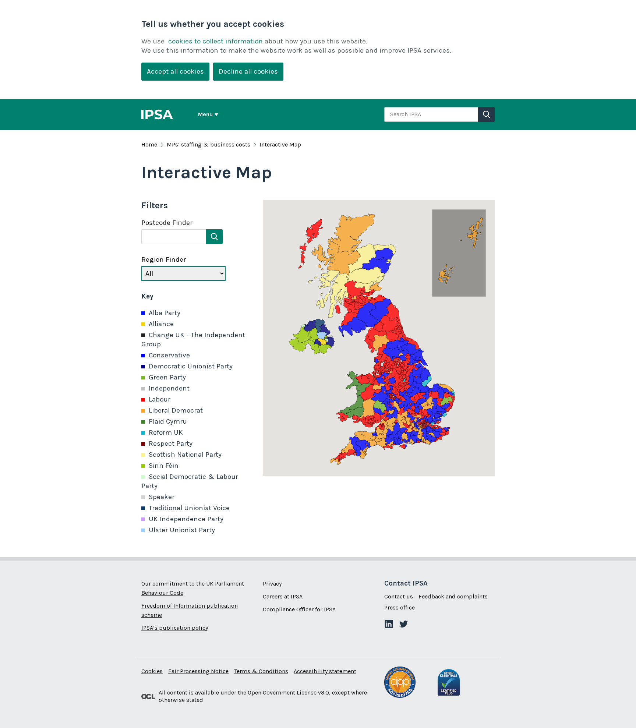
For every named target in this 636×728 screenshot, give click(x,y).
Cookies (152, 671)
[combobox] (431, 114)
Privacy (272, 583)
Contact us (398, 596)
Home (149, 144)
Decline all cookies (248, 71)
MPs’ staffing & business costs (208, 144)
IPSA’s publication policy (174, 627)
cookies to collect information (215, 41)
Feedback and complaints (453, 596)
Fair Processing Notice (198, 671)
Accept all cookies (175, 71)
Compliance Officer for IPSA (299, 609)
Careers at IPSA (283, 596)
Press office (399, 607)
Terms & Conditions (261, 671)
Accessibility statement (325, 671)
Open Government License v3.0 (288, 692)
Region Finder (163, 259)
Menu (205, 114)
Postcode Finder (166, 223)
